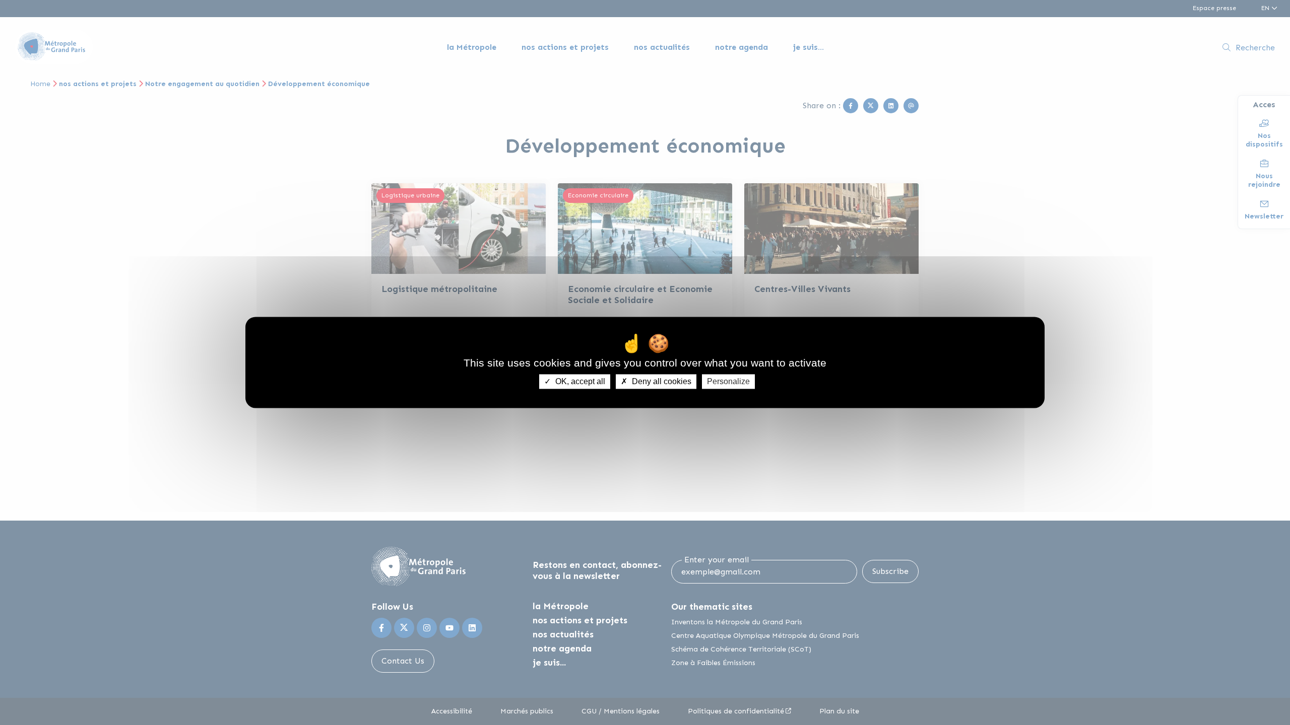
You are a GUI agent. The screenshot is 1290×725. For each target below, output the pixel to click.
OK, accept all (579, 381)
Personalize (728, 381)
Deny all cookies (660, 381)
